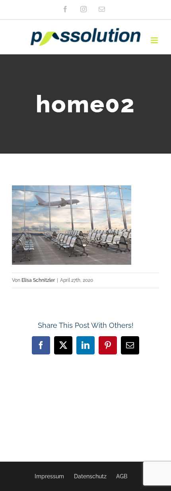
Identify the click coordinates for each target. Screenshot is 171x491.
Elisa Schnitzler (38, 280)
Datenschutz (90, 476)
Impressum (49, 476)
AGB (121, 476)
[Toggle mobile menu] (155, 40)
